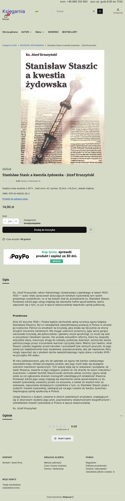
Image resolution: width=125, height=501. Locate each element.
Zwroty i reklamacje (54, 468)
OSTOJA (6, 169)
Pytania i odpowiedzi (96, 468)
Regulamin (91, 462)
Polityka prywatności (96, 465)
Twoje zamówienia (11, 484)
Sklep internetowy (59, 497)
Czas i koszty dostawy (55, 465)
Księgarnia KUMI (9, 45)
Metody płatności (52, 462)
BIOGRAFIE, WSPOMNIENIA (32, 45)
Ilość (4, 216)
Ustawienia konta (11, 487)
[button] (100, 11)
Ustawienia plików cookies (99, 471)
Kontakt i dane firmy (12, 462)
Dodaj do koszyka (44, 229)
